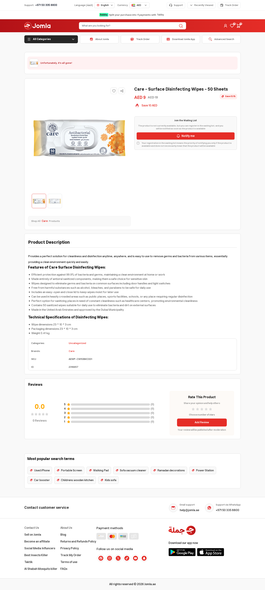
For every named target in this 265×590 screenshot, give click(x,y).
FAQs (63, 569)
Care (71, 351)
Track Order (231, 5)
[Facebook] (100, 558)
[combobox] (104, 5)
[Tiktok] (126, 558)
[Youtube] (135, 558)
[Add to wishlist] (114, 91)
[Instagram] (109, 558)
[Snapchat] (144, 558)
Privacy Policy (69, 548)
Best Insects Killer (36, 555)
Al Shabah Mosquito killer (40, 569)
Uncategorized (77, 343)
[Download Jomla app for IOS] (210, 552)
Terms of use (68, 562)
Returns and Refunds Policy (78, 541)
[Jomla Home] (37, 25)
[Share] (122, 91)
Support (178, 5)
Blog (63, 535)
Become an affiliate (37, 541)
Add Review (202, 422)
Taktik (28, 562)
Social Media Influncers (39, 548)
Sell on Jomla (32, 535)
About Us (66, 528)
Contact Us (31, 528)
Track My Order (70, 555)
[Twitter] (118, 558)
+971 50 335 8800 (46, 5)
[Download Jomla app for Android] (182, 552)
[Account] (225, 26)
